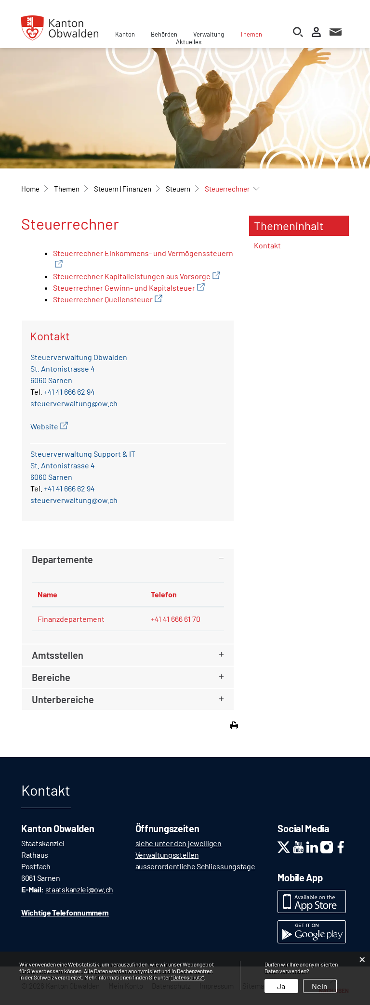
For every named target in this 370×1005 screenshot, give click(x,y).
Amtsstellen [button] (57, 655)
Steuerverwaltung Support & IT (82, 453)
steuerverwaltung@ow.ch (74, 403)
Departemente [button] (62, 559)
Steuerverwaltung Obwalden (78, 356)
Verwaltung (208, 34)
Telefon (164, 594)
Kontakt (267, 245)
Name (47, 594)
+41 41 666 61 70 (175, 618)
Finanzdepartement (71, 618)
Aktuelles (188, 42)
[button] (66, 188)
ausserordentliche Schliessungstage (195, 866)
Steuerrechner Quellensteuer (107, 299)
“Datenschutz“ (187, 977)
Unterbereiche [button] (63, 699)
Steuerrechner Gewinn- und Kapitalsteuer (129, 287)
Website (49, 426)
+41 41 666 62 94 (69, 391)
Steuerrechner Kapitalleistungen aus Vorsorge (136, 276)
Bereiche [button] (51, 677)
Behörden (164, 34)
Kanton (125, 34)
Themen (251, 34)
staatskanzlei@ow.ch (79, 889)
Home (30, 188)
